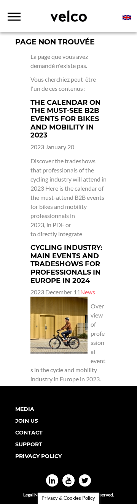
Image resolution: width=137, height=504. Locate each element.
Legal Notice (35, 495)
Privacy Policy (38, 456)
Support (28, 444)
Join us (26, 420)
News (87, 291)
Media (24, 409)
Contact (29, 432)
